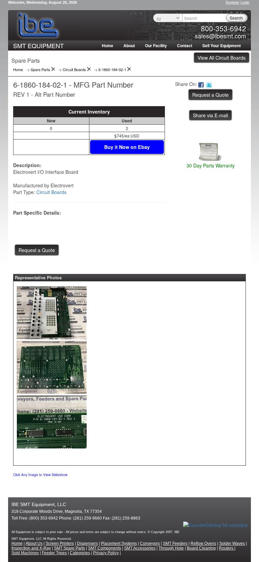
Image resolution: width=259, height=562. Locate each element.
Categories (80, 553)
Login (244, 2)
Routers (226, 548)
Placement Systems (119, 543)
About (129, 45)
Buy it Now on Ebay (127, 147)
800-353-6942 (223, 28)
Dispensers (87, 543)
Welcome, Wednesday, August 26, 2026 (42, 2)
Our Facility (156, 45)
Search (236, 18)
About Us (34, 543)
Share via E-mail (210, 115)
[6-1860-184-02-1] (52, 311)
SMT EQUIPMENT (38, 45)
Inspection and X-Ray (31, 548)
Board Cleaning (201, 548)
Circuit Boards (51, 192)
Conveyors (150, 543)
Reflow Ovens (203, 543)
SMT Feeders (175, 543)
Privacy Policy (106, 553)
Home (107, 45)
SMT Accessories (139, 548)
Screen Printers (60, 543)
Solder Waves (232, 543)
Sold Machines (25, 553)
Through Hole (171, 548)
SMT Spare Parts (69, 548)
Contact (184, 45)
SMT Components (104, 548)
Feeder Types (54, 553)
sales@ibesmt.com (220, 35)
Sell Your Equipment (221, 45)
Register (232, 2)
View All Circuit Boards (222, 57)
